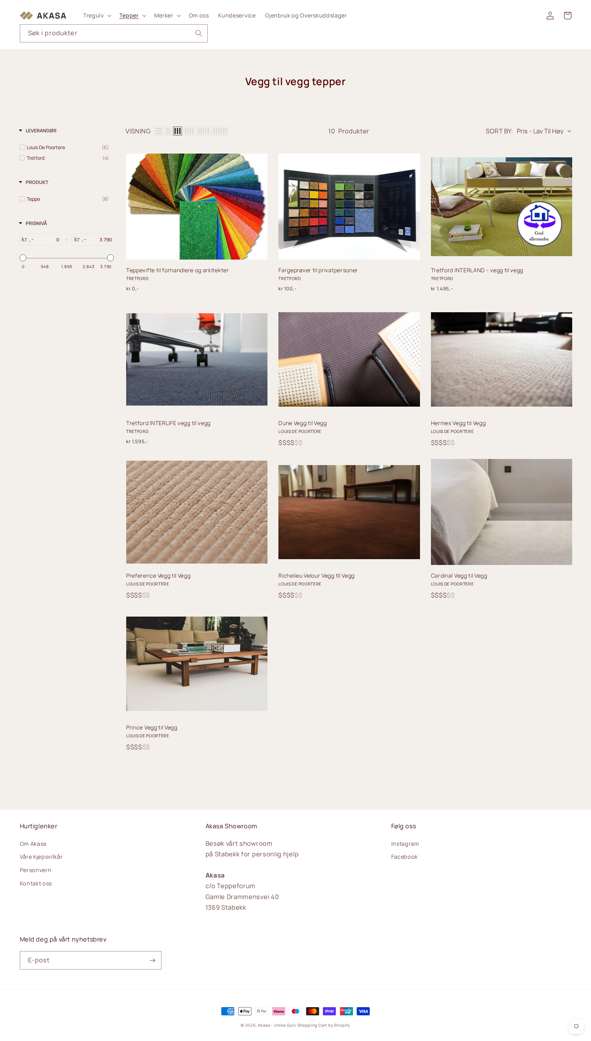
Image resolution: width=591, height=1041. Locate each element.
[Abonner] (152, 960)
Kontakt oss (36, 883)
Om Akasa (33, 843)
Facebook (404, 856)
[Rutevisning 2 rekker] (168, 131)
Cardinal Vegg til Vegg (459, 575)
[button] (96, 15)
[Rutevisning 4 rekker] (189, 131)
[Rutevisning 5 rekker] (203, 131)
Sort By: (499, 131)
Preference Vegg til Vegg (158, 575)
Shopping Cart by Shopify (324, 1025)
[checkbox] (68, 147)
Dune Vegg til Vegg (302, 423)
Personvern (36, 870)
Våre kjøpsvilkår (41, 856)
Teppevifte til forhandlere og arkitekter (177, 270)
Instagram (405, 843)
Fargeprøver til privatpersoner (318, 270)
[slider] (22, 257)
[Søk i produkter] (199, 33)
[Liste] (158, 131)
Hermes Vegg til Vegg (458, 423)
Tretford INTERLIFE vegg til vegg (168, 423)
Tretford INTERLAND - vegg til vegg (477, 270)
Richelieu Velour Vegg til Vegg (316, 575)
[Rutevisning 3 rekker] (177, 131)
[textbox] (47, 240)
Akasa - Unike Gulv (277, 1025)
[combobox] (114, 33)
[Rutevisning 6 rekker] (220, 131)
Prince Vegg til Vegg (152, 727)
